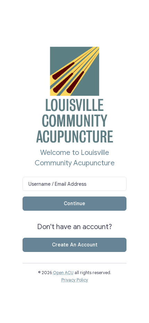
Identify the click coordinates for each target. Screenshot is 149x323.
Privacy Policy (74, 280)
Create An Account (74, 245)
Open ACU (63, 273)
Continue (74, 203)
